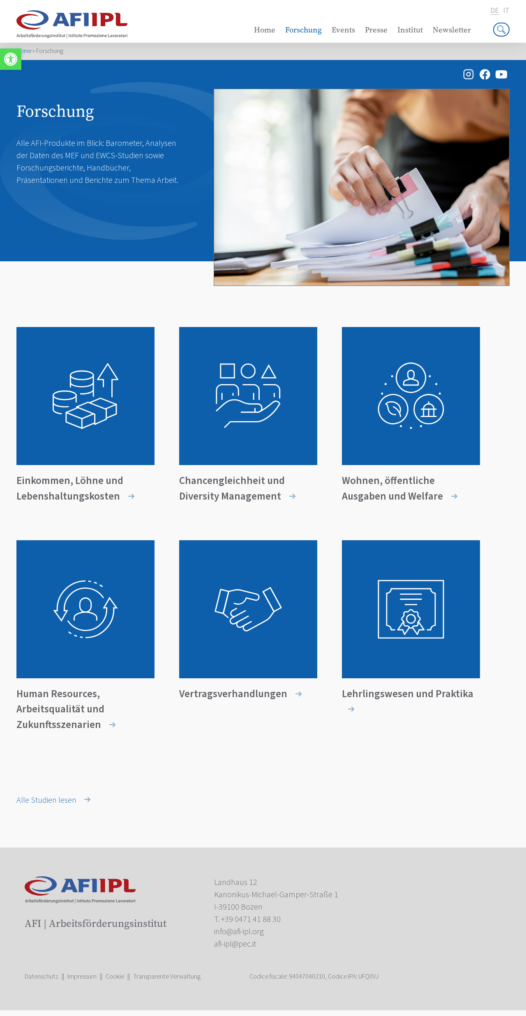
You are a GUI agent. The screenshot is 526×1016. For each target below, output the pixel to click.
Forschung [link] (303, 30)
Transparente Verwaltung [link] (167, 976)
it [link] (506, 10)
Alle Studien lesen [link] (47, 800)
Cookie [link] (115, 976)
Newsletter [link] (452, 30)
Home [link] (264, 30)
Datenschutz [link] (41, 976)
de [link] (494, 11)
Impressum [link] (82, 976)
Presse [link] (376, 30)
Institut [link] (410, 30)
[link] (10, 59)
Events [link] (343, 30)
